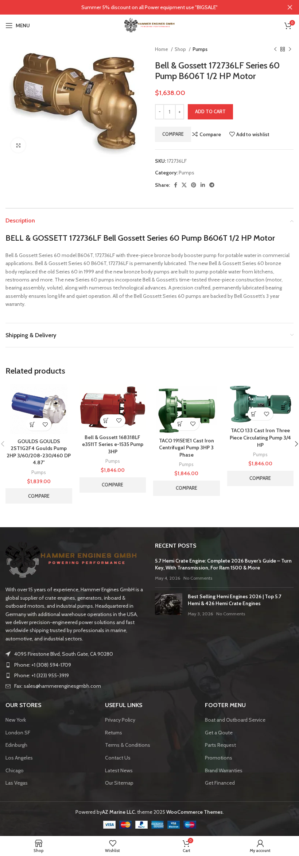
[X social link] (184, 185)
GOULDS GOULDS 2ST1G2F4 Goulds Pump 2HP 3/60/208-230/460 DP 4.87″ (39, 452)
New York (15, 720)
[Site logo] (149, 24)
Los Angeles (19, 757)
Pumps (200, 49)
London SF (17, 732)
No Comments (197, 578)
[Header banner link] (138, 7)
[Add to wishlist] (45, 424)
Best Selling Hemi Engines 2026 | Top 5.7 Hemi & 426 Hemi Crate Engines (234, 600)
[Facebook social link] (175, 185)
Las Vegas (16, 783)
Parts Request (220, 745)
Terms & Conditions (127, 745)
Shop (181, 49)
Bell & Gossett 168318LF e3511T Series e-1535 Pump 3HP (112, 444)
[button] (32, 424)
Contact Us (118, 757)
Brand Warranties (223, 770)
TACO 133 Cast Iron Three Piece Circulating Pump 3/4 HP (260, 437)
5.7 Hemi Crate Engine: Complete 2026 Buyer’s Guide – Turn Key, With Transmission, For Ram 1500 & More (223, 564)
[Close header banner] (290, 7)
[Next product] (290, 49)
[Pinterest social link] (193, 185)
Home (162, 49)
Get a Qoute (219, 732)
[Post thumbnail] (168, 605)
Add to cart (210, 111)
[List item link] (74, 665)
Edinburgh (16, 745)
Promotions (218, 757)
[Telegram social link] (212, 185)
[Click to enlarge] (18, 145)
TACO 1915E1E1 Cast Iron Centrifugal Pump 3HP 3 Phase (186, 447)
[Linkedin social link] (202, 185)
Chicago (14, 770)
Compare (173, 134)
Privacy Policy (120, 720)
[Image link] (71, 559)
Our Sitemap (119, 783)
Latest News (119, 770)
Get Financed (220, 783)
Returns (113, 732)
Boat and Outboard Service (235, 720)
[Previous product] (275, 49)
